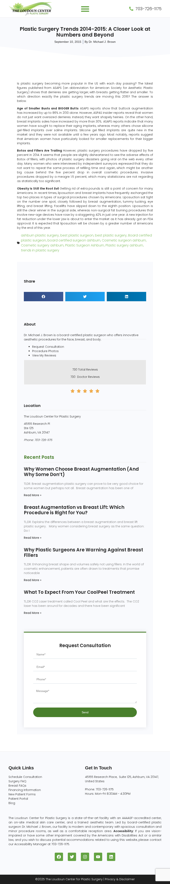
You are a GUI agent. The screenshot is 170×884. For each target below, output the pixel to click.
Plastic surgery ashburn (124, 245)
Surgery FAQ (17, 781)
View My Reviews (44, 355)
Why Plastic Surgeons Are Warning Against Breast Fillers (83, 552)
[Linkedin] (111, 857)
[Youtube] (98, 857)
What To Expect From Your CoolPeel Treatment (79, 592)
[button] (85, 9)
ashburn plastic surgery (40, 235)
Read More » (32, 495)
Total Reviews (88, 369)
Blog (11, 803)
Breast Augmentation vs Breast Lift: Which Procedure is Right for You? (74, 510)
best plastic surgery (111, 235)
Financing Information (24, 790)
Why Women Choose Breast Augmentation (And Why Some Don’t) (81, 472)
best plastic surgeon (77, 235)
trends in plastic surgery (40, 250)
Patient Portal (18, 799)
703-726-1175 (43, 440)
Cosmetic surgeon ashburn (124, 240)
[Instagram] (85, 857)
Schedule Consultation (25, 777)
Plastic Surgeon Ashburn (84, 245)
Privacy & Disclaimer (120, 879)
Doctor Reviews (88, 377)
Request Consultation (48, 347)
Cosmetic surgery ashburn (42, 245)
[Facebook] (59, 857)
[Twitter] (72, 857)
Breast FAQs (17, 786)
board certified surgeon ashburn (73, 240)
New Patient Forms (22, 794)
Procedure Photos (45, 351)
